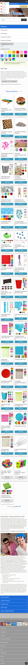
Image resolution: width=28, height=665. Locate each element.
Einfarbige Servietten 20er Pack (6, 268)
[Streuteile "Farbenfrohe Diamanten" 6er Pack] (20, 169)
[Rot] (17, 52)
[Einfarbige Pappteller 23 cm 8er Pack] (7, 373)
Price (21, 91)
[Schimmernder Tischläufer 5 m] (7, 441)
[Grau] (17, 55)
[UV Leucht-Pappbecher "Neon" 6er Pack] (20, 463)
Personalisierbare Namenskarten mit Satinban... (19, 269)
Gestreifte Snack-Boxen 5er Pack (5, 177)
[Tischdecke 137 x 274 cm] (20, 307)
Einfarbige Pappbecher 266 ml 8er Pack (21, 292)
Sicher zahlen (4, 607)
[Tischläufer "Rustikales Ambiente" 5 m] (20, 373)
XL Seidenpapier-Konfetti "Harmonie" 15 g (21, 223)
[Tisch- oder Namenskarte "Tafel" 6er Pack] (7, 283)
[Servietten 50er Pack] (20, 351)
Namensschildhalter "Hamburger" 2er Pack (20, 109)
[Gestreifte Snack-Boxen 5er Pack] (7, 169)
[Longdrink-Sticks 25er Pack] (20, 441)
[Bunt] (13, 59)
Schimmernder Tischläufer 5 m (5, 450)
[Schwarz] (25, 55)
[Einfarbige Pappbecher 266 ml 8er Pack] (20, 283)
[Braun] (21, 55)
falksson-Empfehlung (11, 91)
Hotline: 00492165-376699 (7, 611)
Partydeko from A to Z (7, 44)
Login (26, 1)
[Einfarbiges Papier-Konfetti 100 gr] (7, 214)
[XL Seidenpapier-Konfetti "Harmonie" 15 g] (20, 214)
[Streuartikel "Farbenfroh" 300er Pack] (20, 237)
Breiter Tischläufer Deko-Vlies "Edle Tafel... (6, 428)
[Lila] (2, 55)
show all (2, 46)
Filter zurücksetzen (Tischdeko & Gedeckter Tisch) (11, 84)
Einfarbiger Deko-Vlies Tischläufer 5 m (21, 405)
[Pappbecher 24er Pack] (7, 396)
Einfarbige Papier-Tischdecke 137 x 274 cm (20, 338)
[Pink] (25, 52)
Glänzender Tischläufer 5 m (5, 360)
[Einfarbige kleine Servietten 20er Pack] (7, 488)
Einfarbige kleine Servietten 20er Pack (6, 496)
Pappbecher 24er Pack (5, 405)
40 (16, 506)
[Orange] (13, 52)
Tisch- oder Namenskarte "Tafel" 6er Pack (6, 293)
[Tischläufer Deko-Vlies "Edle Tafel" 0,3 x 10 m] (7, 328)
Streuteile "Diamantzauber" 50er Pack (20, 155)
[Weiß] (2, 52)
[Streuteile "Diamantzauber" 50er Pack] (20, 145)
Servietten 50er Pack (20, 359)
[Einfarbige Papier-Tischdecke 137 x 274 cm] (20, 328)
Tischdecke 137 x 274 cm (20, 315)
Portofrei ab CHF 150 (14, 3)
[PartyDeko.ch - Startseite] (14, 13)
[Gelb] (9, 52)
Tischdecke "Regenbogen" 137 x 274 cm (6, 110)
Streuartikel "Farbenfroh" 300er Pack (20, 246)
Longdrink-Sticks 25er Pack (21, 450)
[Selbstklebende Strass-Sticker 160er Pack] (7, 237)
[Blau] (9, 55)
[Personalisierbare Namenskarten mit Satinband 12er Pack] (20, 260)
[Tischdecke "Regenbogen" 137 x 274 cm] (7, 101)
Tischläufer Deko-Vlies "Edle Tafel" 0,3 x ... (7, 337)
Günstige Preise (4, 604)
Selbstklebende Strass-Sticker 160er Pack (6, 246)
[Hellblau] (6, 55)
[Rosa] (21, 52)
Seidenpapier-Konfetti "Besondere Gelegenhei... (7, 155)
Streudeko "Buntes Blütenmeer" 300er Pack (6, 473)
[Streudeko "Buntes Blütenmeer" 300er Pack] (7, 463)
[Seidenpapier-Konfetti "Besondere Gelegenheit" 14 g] (7, 145)
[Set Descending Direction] (18, 91)
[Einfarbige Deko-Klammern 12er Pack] (20, 192)
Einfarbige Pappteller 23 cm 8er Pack (6, 382)
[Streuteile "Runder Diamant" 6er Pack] (7, 192)
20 (14, 506)
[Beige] (6, 52)
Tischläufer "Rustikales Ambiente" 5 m (20, 383)
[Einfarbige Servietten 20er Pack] (7, 260)
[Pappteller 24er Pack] (20, 418)
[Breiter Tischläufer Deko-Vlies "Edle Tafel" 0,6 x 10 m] (7, 418)
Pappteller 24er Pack (20, 426)
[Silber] (6, 59)
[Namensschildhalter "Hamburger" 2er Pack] (20, 101)
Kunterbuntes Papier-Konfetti (20, 132)
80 (17, 506)
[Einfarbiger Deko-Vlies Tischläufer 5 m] (20, 396)
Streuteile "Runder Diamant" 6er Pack (6, 200)
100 (20, 506)
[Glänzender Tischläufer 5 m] (7, 351)
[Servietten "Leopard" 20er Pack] (7, 124)
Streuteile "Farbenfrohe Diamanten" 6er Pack (20, 178)
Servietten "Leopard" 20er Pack (6, 132)
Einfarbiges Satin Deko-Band (5, 315)
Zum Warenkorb (23, 6)
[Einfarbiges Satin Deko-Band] (7, 307)
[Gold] (9, 59)
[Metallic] (2, 59)
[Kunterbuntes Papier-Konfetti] (20, 124)
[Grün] (13, 55)
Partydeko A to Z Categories (9, 81)
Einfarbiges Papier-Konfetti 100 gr (6, 222)
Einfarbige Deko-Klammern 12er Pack (20, 200)
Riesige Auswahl (5, 597)
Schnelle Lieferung (5, 600)
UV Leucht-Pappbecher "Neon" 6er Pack (20, 473)
